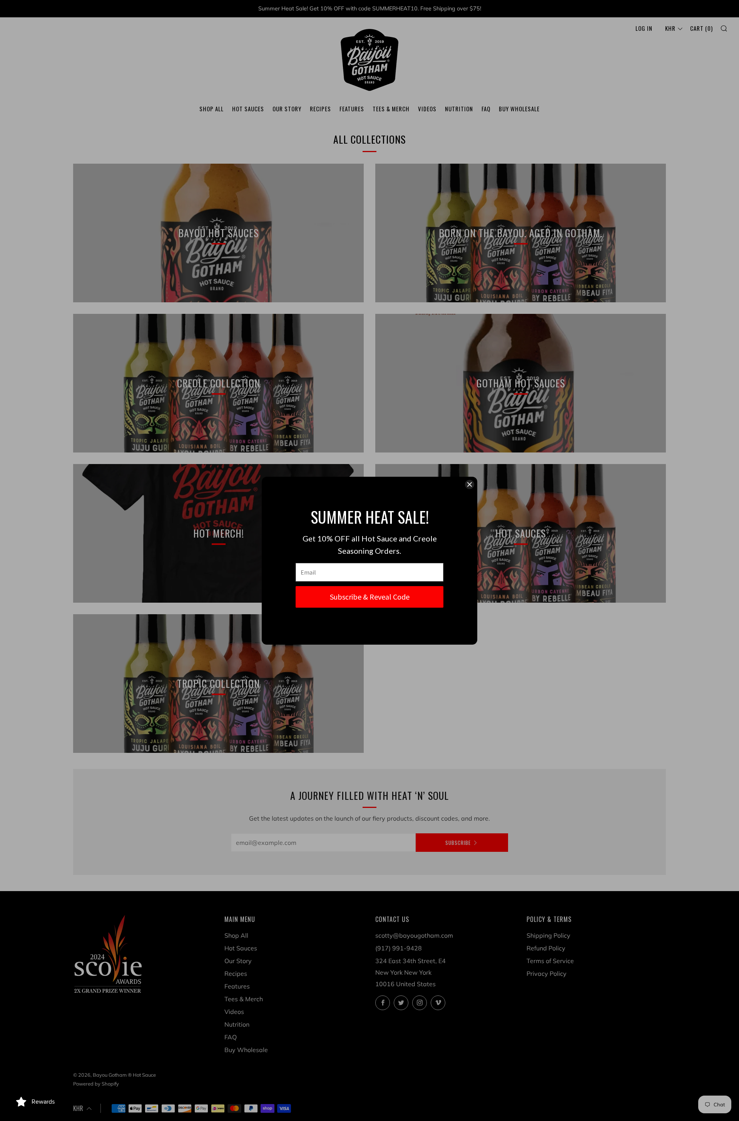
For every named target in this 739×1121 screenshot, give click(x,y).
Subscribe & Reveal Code (370, 597)
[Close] (469, 484)
